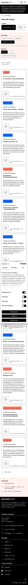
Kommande (18, 38)
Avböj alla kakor (14, 320)
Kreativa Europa (21, 27)
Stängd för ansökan (8, 42)
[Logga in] (17, 2)
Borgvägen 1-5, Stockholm (13, 533)
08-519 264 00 (9, 529)
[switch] (24, 297)
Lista (11, 52)
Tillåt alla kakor (14, 312)
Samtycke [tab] (5, 267)
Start (2, 15)
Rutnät (4, 52)
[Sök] (21, 2)
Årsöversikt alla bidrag (9, 55)
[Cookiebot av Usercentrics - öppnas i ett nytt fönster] (20, 264)
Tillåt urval (14, 316)
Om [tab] (23, 267)
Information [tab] (14, 267)
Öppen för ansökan (7, 38)
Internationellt (8, 27)
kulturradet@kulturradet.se (14, 525)
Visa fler (7, 472)
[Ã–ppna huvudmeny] (25, 2)
